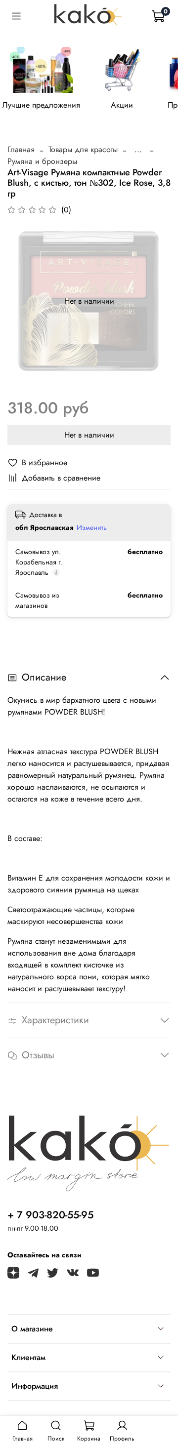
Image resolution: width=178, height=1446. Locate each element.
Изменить (92, 527)
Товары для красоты (83, 149)
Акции (122, 104)
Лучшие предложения (41, 104)
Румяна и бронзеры (42, 161)
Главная (21, 149)
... (138, 149)
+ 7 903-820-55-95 (50, 1214)
